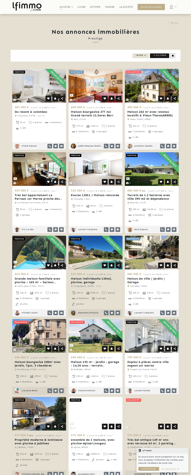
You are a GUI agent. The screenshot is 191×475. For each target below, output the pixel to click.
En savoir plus (168, 469)
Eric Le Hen (27, 229)
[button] (172, 55)
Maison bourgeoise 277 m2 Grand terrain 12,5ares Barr (92, 113)
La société (126, 7)
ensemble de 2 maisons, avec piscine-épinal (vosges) (92, 441)
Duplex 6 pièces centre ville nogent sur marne (148, 363)
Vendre (109, 7)
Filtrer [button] (160, 55)
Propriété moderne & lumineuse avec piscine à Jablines (39, 441)
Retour (175, 22)
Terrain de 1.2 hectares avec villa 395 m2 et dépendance (148, 196)
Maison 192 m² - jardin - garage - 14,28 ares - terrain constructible (95, 365)
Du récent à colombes (31, 112)
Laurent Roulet (142, 390)
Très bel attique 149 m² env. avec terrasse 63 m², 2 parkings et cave (151, 443)
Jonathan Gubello (143, 146)
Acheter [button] (65, 7)
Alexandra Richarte (87, 312)
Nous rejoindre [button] (151, 7)
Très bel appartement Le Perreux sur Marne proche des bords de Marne (37, 198)
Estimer (95, 7)
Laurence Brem (29, 390)
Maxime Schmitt (86, 390)
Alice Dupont (141, 229)
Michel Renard (29, 146)
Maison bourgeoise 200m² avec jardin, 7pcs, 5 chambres (38, 363)
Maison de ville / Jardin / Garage (146, 280)
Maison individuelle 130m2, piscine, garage (91, 280)
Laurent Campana (87, 229)
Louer (81, 7)
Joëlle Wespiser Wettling (90, 146)
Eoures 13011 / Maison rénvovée (95, 195)
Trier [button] (139, 55)
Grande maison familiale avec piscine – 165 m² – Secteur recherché (37, 282)
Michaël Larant (29, 312)
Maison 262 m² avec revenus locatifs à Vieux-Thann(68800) (150, 113)
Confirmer (148, 469)
